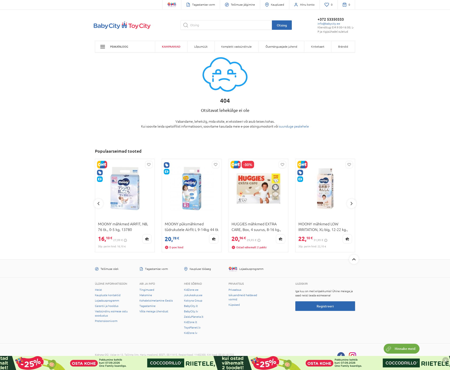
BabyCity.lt (191, 306)
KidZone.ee (191, 289)
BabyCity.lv (191, 311)
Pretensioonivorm (106, 321)
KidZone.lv (190, 333)
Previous (98, 203)
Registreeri (325, 306)
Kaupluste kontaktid (107, 295)
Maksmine (145, 295)
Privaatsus (235, 289)
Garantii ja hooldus (106, 306)
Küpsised (234, 304)
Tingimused (146, 289)
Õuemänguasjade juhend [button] (281, 46)
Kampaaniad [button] (171, 46)
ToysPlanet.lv (192, 327)
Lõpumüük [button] (201, 46)
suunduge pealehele (294, 126)
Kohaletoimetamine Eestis (156, 300)
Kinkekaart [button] (317, 46)
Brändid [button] (343, 46)
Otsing (282, 25)
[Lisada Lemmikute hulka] (148, 164)
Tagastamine (147, 306)
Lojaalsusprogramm (107, 300)
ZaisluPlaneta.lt (193, 316)
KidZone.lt (190, 322)
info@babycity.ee (329, 23)
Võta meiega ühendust (153, 311)
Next (351, 203)
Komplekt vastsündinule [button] (236, 46)
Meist (98, 289)
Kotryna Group (193, 300)
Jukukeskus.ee (193, 295)
